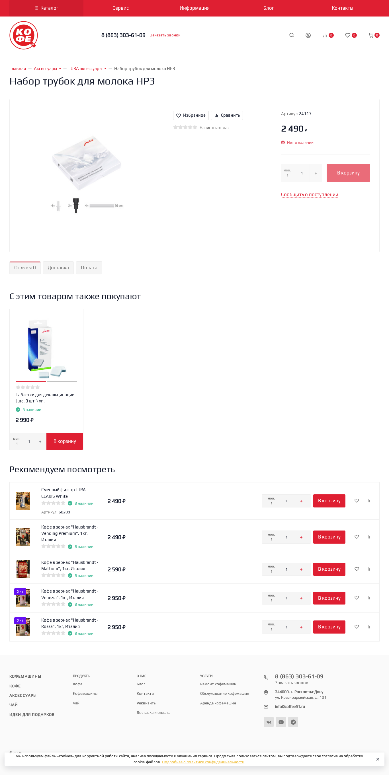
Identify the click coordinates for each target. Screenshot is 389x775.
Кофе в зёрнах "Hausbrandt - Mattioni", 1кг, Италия (69, 565)
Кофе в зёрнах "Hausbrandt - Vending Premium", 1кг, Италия (69, 533)
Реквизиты (146, 703)
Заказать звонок (165, 35)
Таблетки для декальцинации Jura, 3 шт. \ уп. (45, 398)
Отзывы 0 (25, 267)
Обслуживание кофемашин (224, 693)
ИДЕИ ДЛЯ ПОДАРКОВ (31, 714)
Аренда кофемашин (218, 703)
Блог (141, 684)
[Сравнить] (368, 500)
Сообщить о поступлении (309, 194)
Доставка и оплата (153, 712)
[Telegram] (293, 722)
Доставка (58, 267)
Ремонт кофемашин (218, 684)
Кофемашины (25, 676)
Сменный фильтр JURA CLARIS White (63, 493)
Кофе (15, 686)
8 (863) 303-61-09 (123, 35)
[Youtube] (281, 722)
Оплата (89, 267)
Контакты (145, 693)
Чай (13, 704)
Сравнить (230, 115)
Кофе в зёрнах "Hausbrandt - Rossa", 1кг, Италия (69, 623)
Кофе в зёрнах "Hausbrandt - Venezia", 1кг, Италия (69, 594)
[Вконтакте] (269, 722)
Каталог (49, 8)
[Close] (377, 759)
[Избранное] (356, 500)
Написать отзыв (214, 127)
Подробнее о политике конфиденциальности (203, 762)
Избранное (194, 115)
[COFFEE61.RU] (23, 35)
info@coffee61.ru (290, 706)
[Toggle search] (291, 35)
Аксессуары (23, 695)
